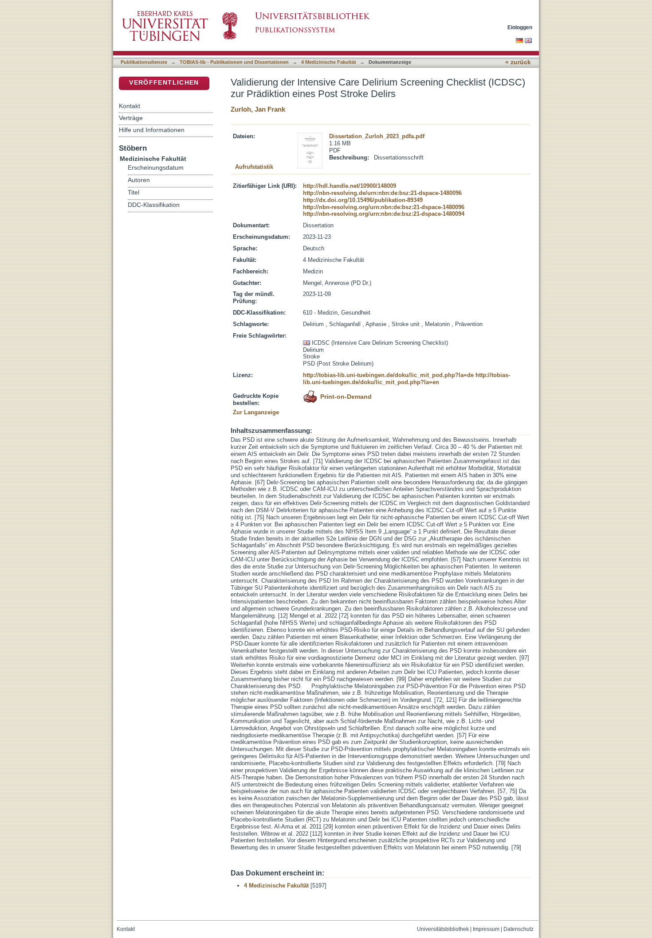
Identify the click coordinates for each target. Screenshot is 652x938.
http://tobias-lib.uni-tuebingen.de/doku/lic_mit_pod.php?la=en (406, 378)
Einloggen (519, 27)
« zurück (518, 62)
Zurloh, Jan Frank (258, 109)
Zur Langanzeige (256, 412)
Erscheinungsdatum (156, 167)
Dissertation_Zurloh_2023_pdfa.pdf (376, 136)
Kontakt (129, 105)
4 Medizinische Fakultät (328, 62)
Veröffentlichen (164, 82)
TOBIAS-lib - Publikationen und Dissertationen (234, 62)
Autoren (139, 180)
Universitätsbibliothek (443, 929)
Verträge (131, 117)
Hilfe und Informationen (152, 129)
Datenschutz (518, 929)
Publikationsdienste (144, 62)
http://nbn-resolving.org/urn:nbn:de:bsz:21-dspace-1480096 (383, 207)
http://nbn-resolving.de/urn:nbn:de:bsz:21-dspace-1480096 (382, 193)
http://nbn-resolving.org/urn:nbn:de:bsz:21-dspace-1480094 (383, 213)
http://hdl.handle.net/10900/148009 (349, 186)
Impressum (486, 929)
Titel (133, 192)
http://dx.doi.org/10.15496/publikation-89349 (363, 200)
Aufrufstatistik (254, 166)
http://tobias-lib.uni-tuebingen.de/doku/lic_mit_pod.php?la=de (388, 375)
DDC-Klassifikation (154, 205)
